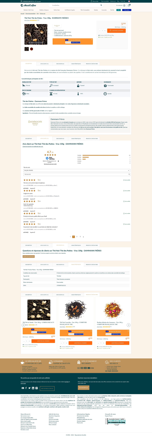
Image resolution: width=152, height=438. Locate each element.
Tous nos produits (105, 1)
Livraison (51, 417)
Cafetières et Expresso (44, 10)
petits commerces (121, 395)
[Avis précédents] (70, 236)
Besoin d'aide (95, 1)
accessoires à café (81, 400)
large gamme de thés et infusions (84, 405)
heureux (115, 362)
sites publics (80, 397)
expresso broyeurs (96, 400)
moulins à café (65, 406)
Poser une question (28, 256)
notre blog (23, 383)
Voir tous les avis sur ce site (50, 164)
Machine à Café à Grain (29, 10)
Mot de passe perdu (54, 421)
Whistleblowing (81, 417)
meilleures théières (107, 400)
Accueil (22, 13)
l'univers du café (33, 362)
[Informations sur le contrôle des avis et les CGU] (58, 161)
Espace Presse (108, 416)
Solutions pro (113, 1)
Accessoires (104, 10)
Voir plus (39, 1)
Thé (38, 13)
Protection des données (83, 416)
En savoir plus (83, 387)
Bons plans (126, 10)
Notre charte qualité (26, 421)
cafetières (88, 400)
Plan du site (80, 422)
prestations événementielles (27, 405)
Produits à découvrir (92, 63)
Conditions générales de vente (84, 419)
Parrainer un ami (25, 429)
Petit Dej (112, 10)
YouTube (66, 381)
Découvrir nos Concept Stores (28, 426)
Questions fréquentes (54, 416)
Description (28, 63)
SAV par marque (53, 422)
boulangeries (128, 395)
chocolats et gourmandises (121, 405)
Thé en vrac (42, 13)
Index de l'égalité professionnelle (29, 419)
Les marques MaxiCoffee (27, 417)
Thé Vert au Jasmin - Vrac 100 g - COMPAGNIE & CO (38, 322)
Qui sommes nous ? (25, 416)
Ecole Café (52, 403)
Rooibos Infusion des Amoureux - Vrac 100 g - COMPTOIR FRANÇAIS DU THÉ (110, 323)
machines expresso (126, 399)
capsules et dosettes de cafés (110, 402)
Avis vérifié (127, 180)
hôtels (109, 395)
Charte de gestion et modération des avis (33, 146)
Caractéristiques (76, 63)
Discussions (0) (60, 63)
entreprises (104, 395)
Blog (118, 1)
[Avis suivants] (83, 237)
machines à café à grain (44, 406)
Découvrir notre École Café (27, 422)
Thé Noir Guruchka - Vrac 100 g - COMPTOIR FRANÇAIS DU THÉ (73, 323)
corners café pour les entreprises (84, 406)
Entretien (96, 10)
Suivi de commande (53, 419)
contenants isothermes (120, 400)
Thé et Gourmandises (85, 10)
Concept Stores (101, 397)
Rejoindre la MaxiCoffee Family (28, 428)
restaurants (113, 395)
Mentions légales (81, 421)
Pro (118, 10)
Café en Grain (57, 10)
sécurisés (89, 362)
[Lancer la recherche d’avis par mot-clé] (129, 174)
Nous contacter (52, 424)
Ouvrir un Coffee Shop (26, 424)
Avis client (44, 63)
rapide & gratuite (61, 362)
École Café (123, 1)
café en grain (90, 402)
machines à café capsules (55, 406)
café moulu (98, 402)
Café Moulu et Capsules (70, 10)
